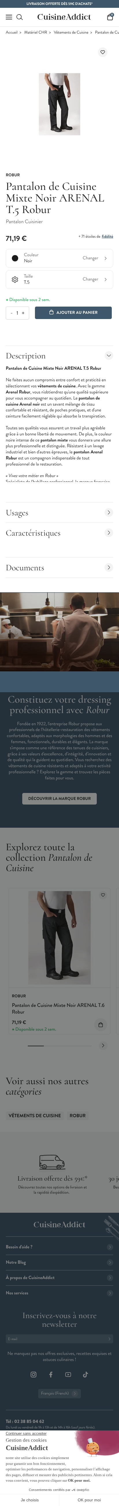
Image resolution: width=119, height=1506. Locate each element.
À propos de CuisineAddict (30, 1277)
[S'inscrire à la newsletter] (110, 1338)
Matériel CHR (35, 32)
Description (26, 355)
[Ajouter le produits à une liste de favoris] (103, 895)
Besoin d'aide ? (19, 1247)
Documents (25, 567)
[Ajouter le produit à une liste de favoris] (102, 52)
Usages (17, 512)
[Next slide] (103, 1045)
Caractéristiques (33, 532)
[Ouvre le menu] (9, 17)
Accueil (12, 32)
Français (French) (55, 1393)
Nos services (17, 1293)
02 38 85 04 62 (29, 1421)
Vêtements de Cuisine (71, 32)
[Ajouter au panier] (100, 1024)
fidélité (107, 236)
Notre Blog (16, 1262)
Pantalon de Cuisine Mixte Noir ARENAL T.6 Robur (58, 1008)
